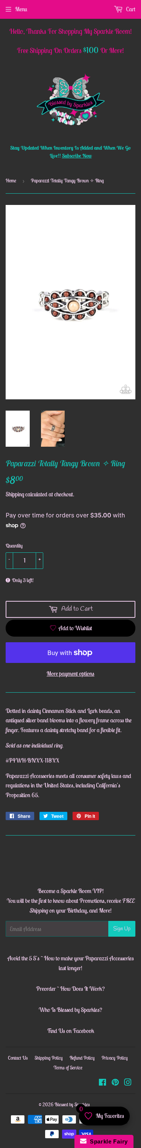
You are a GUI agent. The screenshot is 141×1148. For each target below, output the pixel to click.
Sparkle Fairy (107, 1141)
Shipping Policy (49, 1058)
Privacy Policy (115, 1058)
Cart (130, 9)
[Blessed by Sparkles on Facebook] (102, 1083)
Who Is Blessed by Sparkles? (70, 1009)
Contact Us (18, 1058)
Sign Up (121, 929)
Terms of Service (67, 1068)
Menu (21, 9)
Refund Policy (82, 1058)
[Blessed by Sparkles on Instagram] (128, 1083)
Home (11, 180)
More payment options (70, 673)
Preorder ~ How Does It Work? (70, 988)
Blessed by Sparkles (72, 1104)
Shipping (15, 494)
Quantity (14, 545)
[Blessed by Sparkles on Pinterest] (115, 1083)
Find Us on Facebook (70, 1030)
